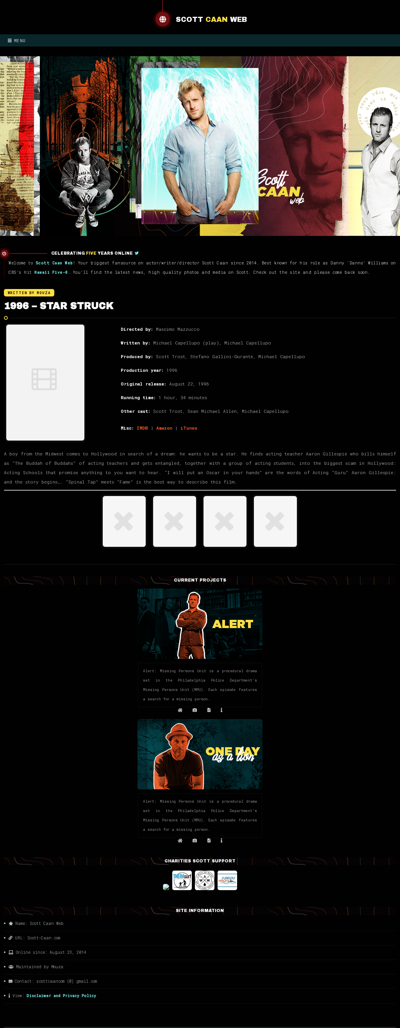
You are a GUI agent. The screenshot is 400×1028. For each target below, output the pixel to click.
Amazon (164, 428)
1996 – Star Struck (59, 306)
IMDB (142, 428)
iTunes (188, 428)
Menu (20, 40)
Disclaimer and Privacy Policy (61, 995)
